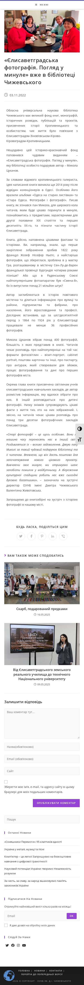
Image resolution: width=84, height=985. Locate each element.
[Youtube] (24, 945)
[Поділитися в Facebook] (31, 536)
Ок (72, 916)
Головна (24, 970)
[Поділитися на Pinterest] (42, 536)
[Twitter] (7, 945)
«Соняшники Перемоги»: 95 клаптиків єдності (33, 842)
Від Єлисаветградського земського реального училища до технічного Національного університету (42, 674)
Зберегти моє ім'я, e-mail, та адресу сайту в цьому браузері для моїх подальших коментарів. (39, 789)
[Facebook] (12, 945)
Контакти (55, 970)
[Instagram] (18, 945)
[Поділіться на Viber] (63, 536)
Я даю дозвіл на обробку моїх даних (32, 925)
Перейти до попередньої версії (42, 974)
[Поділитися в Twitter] (21, 536)
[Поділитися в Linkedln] (53, 536)
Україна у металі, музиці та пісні (24, 849)
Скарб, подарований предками (41, 609)
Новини (39, 970)
